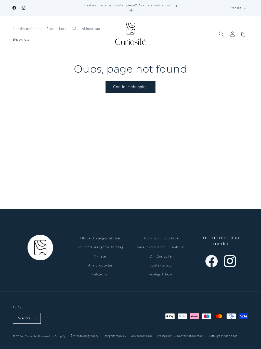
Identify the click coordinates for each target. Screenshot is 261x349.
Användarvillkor (141, 336)
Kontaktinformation (190, 336)
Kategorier (100, 274)
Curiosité (31, 336)
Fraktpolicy (164, 336)
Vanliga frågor (160, 274)
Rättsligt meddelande (223, 336)
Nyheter (100, 256)
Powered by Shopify (52, 336)
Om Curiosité (160, 256)
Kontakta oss (161, 265)
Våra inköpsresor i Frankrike (160, 247)
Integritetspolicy (115, 336)
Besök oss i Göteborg (160, 238)
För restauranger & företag (100, 247)
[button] (26, 28)
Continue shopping (130, 86)
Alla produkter (100, 265)
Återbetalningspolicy (85, 336)
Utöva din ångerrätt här (100, 238)
